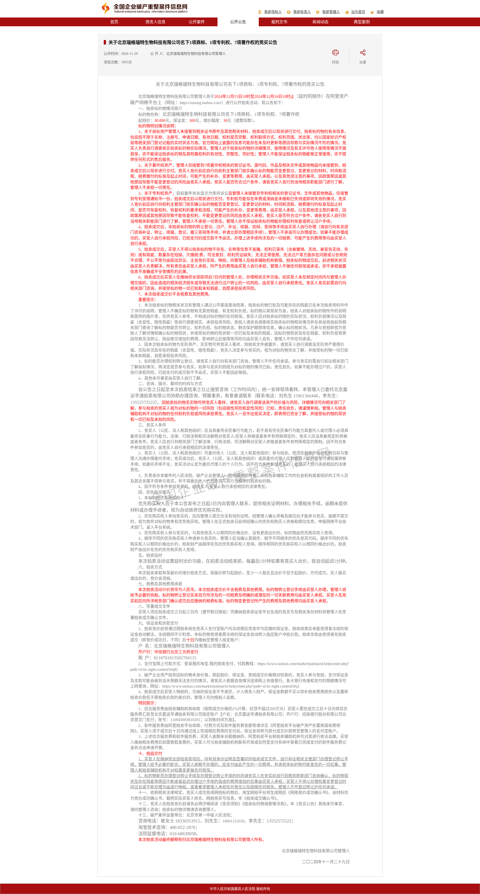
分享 (362, 62)
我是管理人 (331, 12)
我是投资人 (302, 12)
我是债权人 (273, 12)
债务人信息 (156, 22)
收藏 (380, 12)
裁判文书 (279, 22)
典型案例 (362, 22)
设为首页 (358, 12)
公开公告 (238, 22)
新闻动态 (320, 22)
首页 (114, 22)
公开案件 (197, 22)
